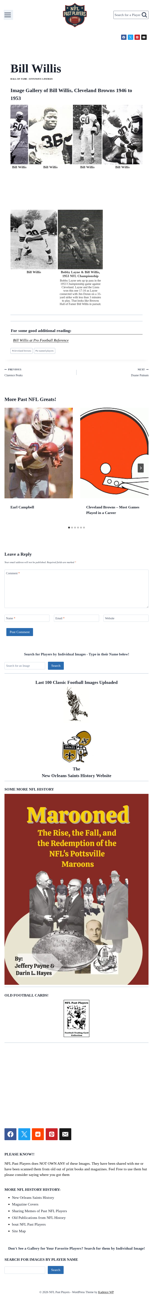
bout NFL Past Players (29, 1224)
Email (60, 618)
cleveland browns (21, 350)
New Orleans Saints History (33, 1197)
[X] (130, 37)
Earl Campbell (22, 507)
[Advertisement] (76, 1071)
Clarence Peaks (13, 372)
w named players (44, 350)
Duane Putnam (140, 372)
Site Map (19, 1231)
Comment (13, 573)
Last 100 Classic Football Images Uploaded (76, 682)
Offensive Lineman (41, 79)
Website (109, 618)
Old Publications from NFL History (39, 1218)
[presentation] (38, 453)
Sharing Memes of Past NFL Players (39, 1211)
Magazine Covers (25, 1204)
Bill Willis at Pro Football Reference (41, 340)
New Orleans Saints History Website (76, 772)
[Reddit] (38, 1134)
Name (10, 618)
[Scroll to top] (128, 1258)
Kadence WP (106, 1292)
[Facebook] (124, 37)
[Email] (144, 37)
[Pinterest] (137, 37)
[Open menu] (8, 15)
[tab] (69, 527)
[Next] (141, 468)
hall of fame (18, 79)
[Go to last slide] (12, 468)
